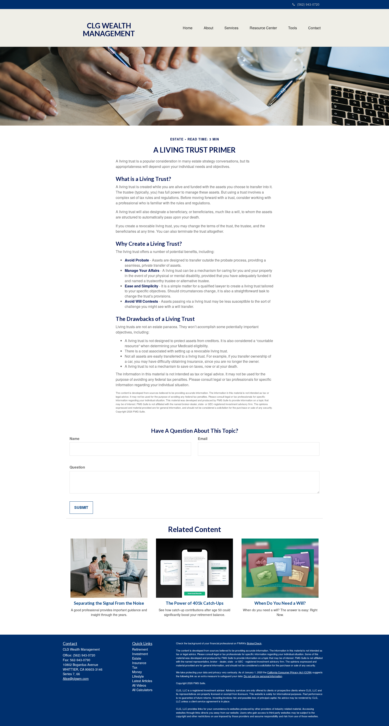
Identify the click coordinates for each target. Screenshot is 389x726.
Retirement (140, 649)
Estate (136, 658)
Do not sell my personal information (263, 676)
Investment (140, 654)
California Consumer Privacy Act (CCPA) (289, 672)
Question (77, 467)
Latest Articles (142, 681)
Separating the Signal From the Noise (109, 603)
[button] (208, 27)
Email (202, 438)
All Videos (139, 685)
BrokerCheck (254, 643)
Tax (134, 667)
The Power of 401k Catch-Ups (195, 603)
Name (74, 438)
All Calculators (142, 690)
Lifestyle (138, 676)
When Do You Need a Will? (280, 603)
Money (137, 672)
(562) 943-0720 (308, 4)
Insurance (139, 663)
